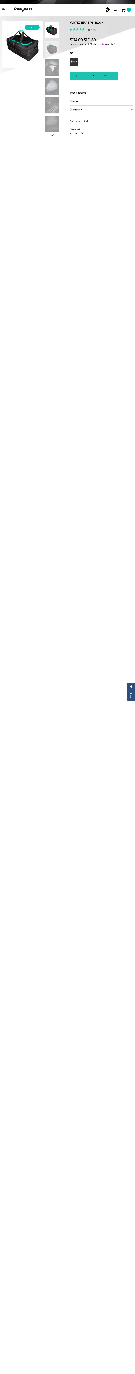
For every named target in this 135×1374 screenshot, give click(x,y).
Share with (75, 129)
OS (71, 53)
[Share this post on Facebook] (70, 134)
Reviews (74, 101)
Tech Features (78, 93)
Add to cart (100, 75)
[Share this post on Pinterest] (82, 134)
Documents (76, 109)
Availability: (75, 121)
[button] (101, 44)
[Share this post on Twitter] (76, 134)
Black (74, 61)
